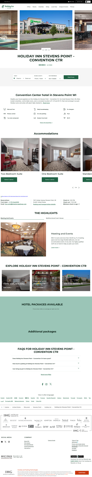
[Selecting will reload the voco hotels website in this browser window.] (72, 420)
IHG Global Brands (28, 444)
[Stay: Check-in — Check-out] (22, 78)
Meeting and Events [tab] (7, 218)
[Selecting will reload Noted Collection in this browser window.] (65, 420)
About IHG (26, 441)
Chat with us (27, 448)
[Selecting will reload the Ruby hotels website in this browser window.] (79, 420)
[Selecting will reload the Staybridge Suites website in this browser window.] (68, 426)
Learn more (54, 247)
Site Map (74, 448)
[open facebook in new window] (41, 384)
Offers (28, 6)
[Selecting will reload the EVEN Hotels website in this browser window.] (23, 426)
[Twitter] (5, 441)
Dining (47, 6)
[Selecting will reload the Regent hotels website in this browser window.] (13, 420)
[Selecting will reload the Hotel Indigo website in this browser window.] (56, 420)
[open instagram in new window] (45, 384)
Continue (82, 472)
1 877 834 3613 (17, 457)
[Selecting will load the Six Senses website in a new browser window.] (5, 420)
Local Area (54, 6)
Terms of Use (75, 440)
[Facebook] (2, 441)
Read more (46, 103)
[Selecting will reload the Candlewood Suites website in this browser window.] (85, 426)
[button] (88, 2)
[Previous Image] (43, 50)
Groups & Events (63, 6)
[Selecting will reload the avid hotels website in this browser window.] (52, 426)
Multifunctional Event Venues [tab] (55, 218)
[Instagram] (9, 441)
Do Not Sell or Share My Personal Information (80, 446)
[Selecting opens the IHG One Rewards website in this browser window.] (81, 430)
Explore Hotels (51, 440)
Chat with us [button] (7, 1)
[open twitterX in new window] (50, 384)
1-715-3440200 (14, 202)
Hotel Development (29, 446)
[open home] (2, 407)
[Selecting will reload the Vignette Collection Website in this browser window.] (38, 420)
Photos (72, 6)
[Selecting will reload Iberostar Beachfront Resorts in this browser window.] (6, 426)
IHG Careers (27, 443)
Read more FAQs (46, 374)
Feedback (74, 450)
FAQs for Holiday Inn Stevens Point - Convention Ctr (46, 350)
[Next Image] (49, 50)
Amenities (41, 6)
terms (67, 473)
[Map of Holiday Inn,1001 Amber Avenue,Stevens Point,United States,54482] (14, 196)
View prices (71, 77)
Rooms (34, 6)
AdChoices (74, 442)
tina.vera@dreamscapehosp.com (15, 204)
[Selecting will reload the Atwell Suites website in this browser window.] (59, 426)
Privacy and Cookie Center (78, 444)
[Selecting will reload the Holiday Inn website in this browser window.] (38, 426)
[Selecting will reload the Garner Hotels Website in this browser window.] (45, 426)
